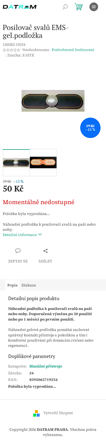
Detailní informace (20, 234)
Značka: (20, 55)
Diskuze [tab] (28, 285)
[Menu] (93, 6)
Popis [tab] (12, 285)
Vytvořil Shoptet (58, 413)
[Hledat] (65, 6)
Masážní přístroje (45, 366)
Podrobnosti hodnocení (73, 49)
